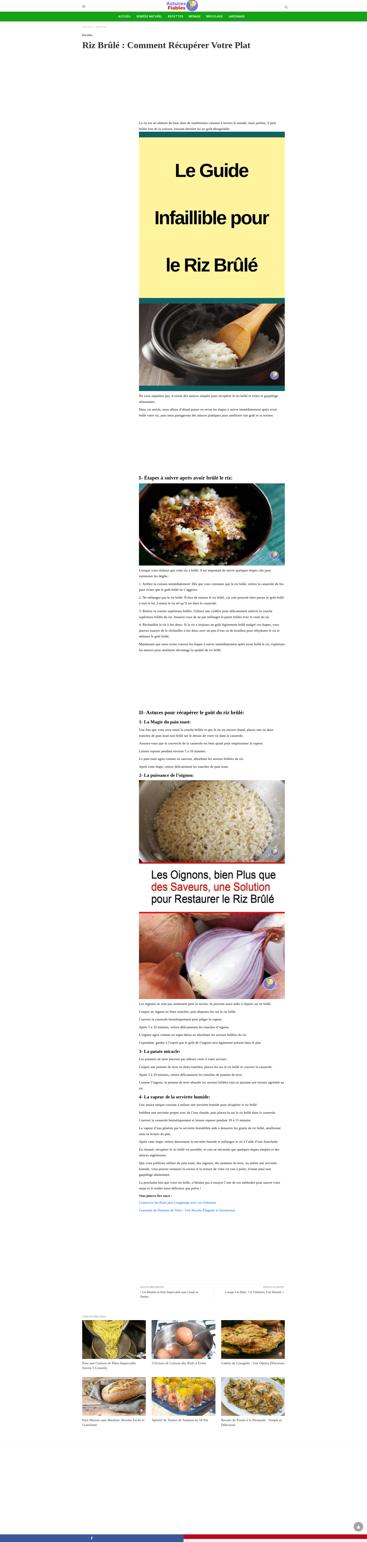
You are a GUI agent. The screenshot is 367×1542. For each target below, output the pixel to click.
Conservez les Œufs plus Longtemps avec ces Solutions (177, 1202)
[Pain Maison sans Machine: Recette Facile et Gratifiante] (114, 1396)
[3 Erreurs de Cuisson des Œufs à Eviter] (183, 1339)
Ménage (195, 16)
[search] (286, 7)
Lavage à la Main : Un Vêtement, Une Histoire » (254, 1292)
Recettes (175, 16)
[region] (183, 81)
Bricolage (214, 16)
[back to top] (358, 1526)
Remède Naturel (149, 16)
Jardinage (236, 16)
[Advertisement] (212, 447)
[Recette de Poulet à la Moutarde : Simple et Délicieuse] (253, 1396)
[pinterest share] (275, 1536)
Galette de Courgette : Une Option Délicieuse (252, 1363)
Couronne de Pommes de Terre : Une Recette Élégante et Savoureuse (187, 1210)
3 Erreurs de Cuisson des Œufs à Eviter (179, 1363)
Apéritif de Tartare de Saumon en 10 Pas (180, 1420)
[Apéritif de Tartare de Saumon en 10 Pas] (183, 1396)
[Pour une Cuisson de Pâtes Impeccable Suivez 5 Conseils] (114, 1339)
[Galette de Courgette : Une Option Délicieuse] (253, 1339)
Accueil (124, 16)
